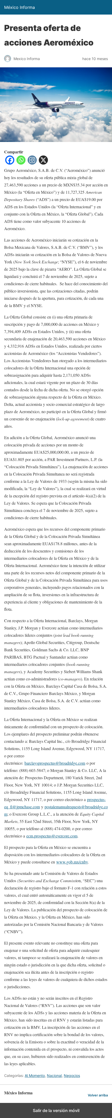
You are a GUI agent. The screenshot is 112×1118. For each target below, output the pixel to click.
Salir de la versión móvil (56, 1110)
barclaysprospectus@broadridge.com (54, 763)
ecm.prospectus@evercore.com (51, 835)
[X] (43, 163)
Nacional (54, 1075)
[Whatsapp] (21, 163)
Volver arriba (98, 1095)
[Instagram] (32, 163)
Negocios (72, 1075)
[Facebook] (9, 163)
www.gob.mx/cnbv (72, 861)
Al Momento (35, 1075)
